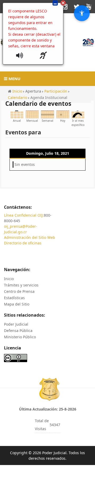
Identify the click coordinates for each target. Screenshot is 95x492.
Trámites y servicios (21, 285)
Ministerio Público (20, 336)
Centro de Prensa (19, 291)
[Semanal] (47, 113)
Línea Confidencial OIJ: (24, 215)
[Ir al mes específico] (77, 113)
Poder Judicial (16, 324)
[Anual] (16, 113)
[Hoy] (62, 113)
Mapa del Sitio (16, 304)
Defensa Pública (18, 330)
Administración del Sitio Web (29, 237)
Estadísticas (14, 297)
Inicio (9, 278)
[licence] (15, 357)
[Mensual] (32, 113)
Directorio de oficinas (22, 242)
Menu (13, 78)
